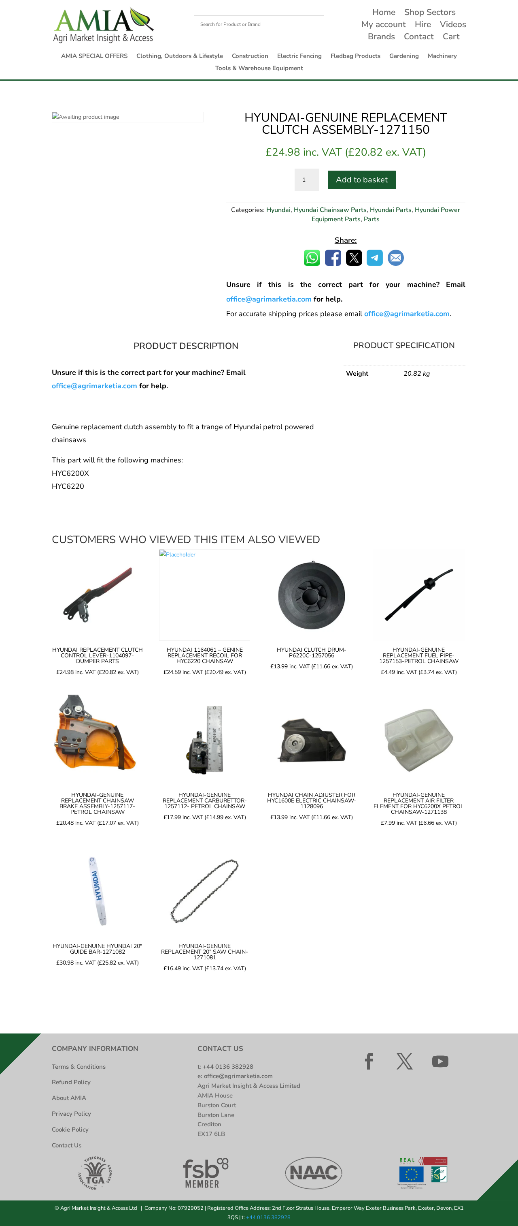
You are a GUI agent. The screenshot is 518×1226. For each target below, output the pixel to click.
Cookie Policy (70, 1129)
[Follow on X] (404, 1061)
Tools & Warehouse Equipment (259, 68)
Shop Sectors (430, 13)
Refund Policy (71, 1082)
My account (383, 25)
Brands (381, 38)
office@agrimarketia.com (94, 386)
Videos (453, 25)
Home (383, 13)
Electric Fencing (299, 56)
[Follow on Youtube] (440, 1061)
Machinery (442, 56)
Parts (372, 219)
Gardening (404, 56)
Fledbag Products (355, 56)
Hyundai (278, 209)
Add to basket (362, 179)
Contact (419, 38)
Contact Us (66, 1145)
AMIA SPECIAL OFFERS (94, 56)
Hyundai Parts (391, 209)
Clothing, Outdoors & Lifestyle (179, 56)
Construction (250, 56)
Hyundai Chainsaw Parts (330, 209)
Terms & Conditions (79, 1067)
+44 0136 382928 (228, 1067)
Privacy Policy (71, 1114)
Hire (423, 25)
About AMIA (69, 1098)
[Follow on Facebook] (369, 1061)
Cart (451, 38)
